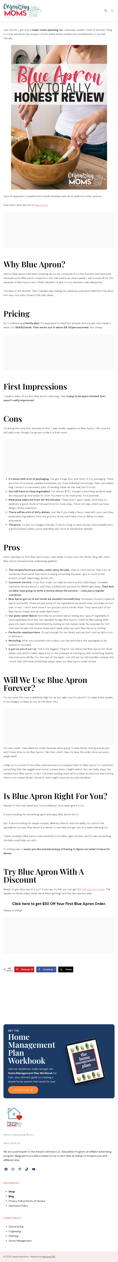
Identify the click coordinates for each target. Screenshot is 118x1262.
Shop (12, 1191)
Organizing (15, 1231)
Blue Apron (41, 205)
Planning (13, 1236)
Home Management (20, 1240)
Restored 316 (48, 1256)
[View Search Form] (112, 10)
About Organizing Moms (18, 1134)
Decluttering (16, 1226)
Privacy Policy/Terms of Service (27, 1201)
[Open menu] (105, 10)
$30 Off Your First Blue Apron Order (73, 903)
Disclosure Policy (18, 1205)
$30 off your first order (90, 889)
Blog (11, 1196)
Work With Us (11, 1143)
